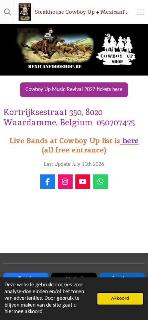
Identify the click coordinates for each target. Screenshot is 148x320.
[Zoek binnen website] (7, 12)
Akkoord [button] (120, 298)
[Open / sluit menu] (140, 12)
